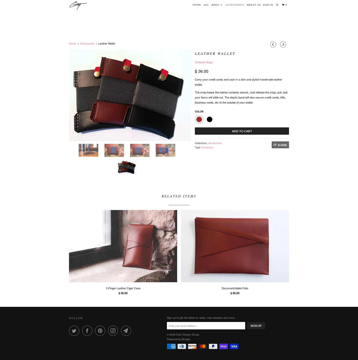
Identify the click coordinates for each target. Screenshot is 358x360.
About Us (254, 4)
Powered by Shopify (178, 339)
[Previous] (273, 44)
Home (197, 4)
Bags (216, 4)
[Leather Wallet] (130, 95)
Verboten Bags (204, 62)
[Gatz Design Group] (88, 6)
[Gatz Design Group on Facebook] (88, 330)
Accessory (207, 147)
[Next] (283, 44)
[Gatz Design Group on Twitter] (75, 330)
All (206, 4)
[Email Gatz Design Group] (127, 330)
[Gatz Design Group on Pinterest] (101, 330)
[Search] (277, 5)
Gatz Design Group (187, 334)
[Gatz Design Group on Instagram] (114, 330)
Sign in (268, 4)
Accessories (235, 4)
